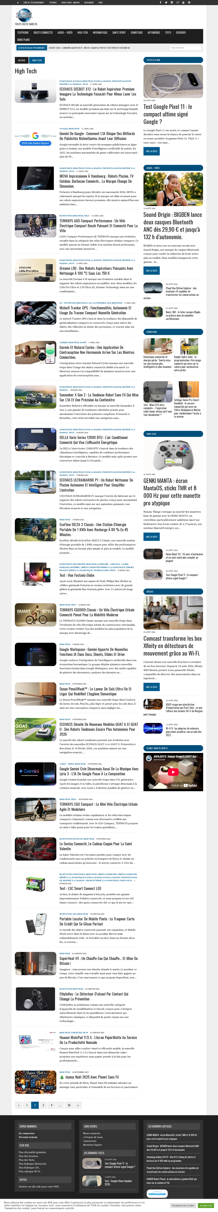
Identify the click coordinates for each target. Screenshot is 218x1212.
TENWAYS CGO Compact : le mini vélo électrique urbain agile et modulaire (99, 806)
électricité (79, 564)
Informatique (100, 32)
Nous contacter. (92, 1133)
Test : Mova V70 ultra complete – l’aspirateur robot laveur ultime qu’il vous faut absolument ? (157, 410)
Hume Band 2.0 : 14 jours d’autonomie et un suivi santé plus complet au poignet (184, 557)
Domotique (137, 32)
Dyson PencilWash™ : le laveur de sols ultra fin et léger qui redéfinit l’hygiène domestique (96, 691)
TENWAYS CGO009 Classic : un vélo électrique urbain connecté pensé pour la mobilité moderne (97, 612)
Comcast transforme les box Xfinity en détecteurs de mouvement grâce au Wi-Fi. (172, 645)
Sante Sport (119, 32)
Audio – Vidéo (65, 32)
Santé (83, 342)
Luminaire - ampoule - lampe (113, 564)
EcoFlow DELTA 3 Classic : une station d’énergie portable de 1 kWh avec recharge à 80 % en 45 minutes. (94, 529)
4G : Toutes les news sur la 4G (76, 303)
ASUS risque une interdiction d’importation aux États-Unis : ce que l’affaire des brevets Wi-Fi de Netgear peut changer (173, 709)
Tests (168, 32)
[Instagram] (171, 2)
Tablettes (76, 1032)
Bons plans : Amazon (70, 2)
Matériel (75, 567)
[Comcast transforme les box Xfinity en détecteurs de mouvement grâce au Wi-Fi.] (173, 627)
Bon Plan (78, 839)
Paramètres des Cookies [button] (183, 1205)
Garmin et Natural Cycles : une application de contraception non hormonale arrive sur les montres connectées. (97, 352)
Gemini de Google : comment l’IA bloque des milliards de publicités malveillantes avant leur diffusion (97, 135)
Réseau (150, 591)
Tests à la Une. (154, 60)
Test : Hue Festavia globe (77, 575)
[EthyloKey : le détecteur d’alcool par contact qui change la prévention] (35, 1008)
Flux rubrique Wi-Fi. (30, 1171)
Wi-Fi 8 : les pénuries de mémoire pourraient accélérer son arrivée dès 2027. (184, 731)
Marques (64, 567)
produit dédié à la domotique (76, 570)
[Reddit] (177, 2)
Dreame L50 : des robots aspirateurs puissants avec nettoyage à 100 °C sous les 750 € (96, 270)
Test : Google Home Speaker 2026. (118, 1182)
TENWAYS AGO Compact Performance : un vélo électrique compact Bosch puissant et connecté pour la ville (99, 225)
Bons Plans (23, 40)
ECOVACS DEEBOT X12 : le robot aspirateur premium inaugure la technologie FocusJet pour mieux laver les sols (98, 94)
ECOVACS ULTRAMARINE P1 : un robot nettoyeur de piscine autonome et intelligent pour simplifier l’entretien (96, 485)
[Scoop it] (200, 2)
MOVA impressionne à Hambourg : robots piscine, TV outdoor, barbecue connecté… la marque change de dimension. (97, 181)
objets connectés (43, 32)
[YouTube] (183, 2)
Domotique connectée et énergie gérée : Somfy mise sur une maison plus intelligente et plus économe (157, 362)
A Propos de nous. (93, 1137)
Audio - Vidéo (67, 764)
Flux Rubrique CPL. (29, 1167)
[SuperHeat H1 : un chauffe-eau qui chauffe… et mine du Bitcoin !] (35, 973)
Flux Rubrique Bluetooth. (33, 1163)
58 (69, 1105)
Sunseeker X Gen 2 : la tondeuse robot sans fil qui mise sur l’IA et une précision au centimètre (99, 397)
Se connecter (26, 1133)
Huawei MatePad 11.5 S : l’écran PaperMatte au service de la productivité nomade (98, 1039)
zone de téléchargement (33, 2)
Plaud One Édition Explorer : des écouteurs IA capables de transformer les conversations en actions (171, 293)
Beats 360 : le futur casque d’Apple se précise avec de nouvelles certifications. (183, 315)
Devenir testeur (28, 1137)
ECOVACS (77, 81)
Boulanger (89, 2)
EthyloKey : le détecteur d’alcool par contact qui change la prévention (94, 996)
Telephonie (23, 32)
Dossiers (181, 32)
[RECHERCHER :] (186, 47)
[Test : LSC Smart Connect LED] (35, 894)
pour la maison (93, 877)
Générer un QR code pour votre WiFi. (39, 1186)
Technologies (101, 570)
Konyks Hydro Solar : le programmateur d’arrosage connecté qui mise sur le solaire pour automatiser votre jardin (187, 363)
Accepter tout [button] (206, 1205)
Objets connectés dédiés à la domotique (103, 567)
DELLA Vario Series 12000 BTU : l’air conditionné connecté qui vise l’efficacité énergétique (94, 439)
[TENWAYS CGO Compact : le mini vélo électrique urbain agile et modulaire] (35, 819)
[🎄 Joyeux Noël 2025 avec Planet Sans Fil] (35, 1091)
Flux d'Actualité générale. (32, 1152)
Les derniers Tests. (94, 1153)
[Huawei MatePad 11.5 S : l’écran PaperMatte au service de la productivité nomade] (35, 1052)
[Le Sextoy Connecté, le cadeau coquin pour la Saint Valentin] (35, 858)
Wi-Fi (85, 84)
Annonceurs (89, 1140)
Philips (130, 567)
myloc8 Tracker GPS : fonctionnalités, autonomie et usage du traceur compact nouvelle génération (95, 310)
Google (64, 128)
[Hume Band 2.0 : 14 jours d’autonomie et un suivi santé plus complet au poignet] (153, 557)
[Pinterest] (189, 2)
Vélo (86, 215)
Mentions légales (92, 1144)
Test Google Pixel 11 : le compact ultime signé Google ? (167, 113)
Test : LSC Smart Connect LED (80, 888)
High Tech (82, 32)
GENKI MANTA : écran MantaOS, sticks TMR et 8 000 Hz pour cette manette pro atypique (171, 491)
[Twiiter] (166, 2)
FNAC (101, 2)
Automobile (154, 32)
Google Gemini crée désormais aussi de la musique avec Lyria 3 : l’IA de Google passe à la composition (99, 771)
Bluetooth (66, 215)
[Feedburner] (194, 2)
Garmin (64, 342)
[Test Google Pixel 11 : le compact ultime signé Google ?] (173, 96)
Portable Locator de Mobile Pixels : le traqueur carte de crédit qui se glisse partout (97, 921)
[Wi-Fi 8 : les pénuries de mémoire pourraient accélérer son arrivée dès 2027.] (153, 731)
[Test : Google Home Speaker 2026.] (91, 1184)
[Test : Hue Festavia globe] (35, 584)
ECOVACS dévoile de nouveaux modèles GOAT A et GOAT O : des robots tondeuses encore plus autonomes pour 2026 (99, 729)
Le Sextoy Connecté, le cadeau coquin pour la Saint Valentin (96, 846)
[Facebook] (160, 2)
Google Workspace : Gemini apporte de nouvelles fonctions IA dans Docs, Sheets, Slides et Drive (94, 651)
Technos (53, 2)
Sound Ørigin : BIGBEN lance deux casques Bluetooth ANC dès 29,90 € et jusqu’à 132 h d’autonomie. (172, 225)
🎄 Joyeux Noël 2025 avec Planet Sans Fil (89, 1077)
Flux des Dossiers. (29, 1156)
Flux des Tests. (27, 1159)
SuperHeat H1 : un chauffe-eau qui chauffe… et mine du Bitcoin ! (99, 960)
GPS (109, 303)
